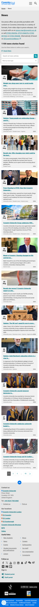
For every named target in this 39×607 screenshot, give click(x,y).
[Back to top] (19, 482)
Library (6, 554)
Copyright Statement (31, 600)
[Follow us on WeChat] (29, 562)
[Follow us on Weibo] (33, 562)
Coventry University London (12, 512)
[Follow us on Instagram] (14, 563)
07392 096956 (11, 33)
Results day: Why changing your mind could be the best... (19, 154)
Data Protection (29, 604)
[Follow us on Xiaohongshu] (3, 566)
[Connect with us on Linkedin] (18, 563)
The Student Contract (8, 600)
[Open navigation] (30, 3)
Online (3, 531)
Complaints (26, 555)
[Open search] (36, 3)
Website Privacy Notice (16, 604)
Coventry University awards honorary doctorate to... (16, 392)
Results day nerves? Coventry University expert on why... (17, 290)
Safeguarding (26, 545)
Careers (24, 541)
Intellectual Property (25, 602)
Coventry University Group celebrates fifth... (18, 223)
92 (26, 473)
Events (6, 545)
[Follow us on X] (7, 563)
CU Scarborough (8, 521)
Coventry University (9, 491)
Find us (24, 504)
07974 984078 (23, 33)
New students (8, 538)
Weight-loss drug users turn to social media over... (18, 84)
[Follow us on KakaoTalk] (10, 566)
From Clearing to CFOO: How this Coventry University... (18, 189)
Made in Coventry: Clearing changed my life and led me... (18, 257)
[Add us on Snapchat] (22, 563)
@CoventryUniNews (11, 39)
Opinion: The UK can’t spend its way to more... (19, 323)
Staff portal (9, 577)
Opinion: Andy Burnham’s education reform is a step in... (19, 357)
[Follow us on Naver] (7, 566)
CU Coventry (7, 515)
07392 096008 (14, 36)
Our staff (25, 548)
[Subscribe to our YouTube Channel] (10, 563)
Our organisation (28, 552)
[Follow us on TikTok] (26, 562)
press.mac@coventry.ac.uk (26, 30)
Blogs (24, 538)
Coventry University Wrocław (11, 525)
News (5, 541)
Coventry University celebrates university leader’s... (17, 425)
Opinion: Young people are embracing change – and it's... (19, 119)
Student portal (9, 574)
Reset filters (7, 51)
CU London (6, 518)
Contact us (6, 504)
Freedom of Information (10, 602)
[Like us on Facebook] (3, 563)
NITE (3, 528)
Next (30, 473)
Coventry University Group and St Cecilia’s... (18, 457)
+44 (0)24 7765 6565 (11, 501)
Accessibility (19, 600)
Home (3, 8)
